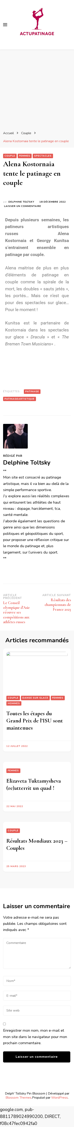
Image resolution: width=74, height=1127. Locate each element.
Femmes (24, 155)
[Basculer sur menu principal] (5, 24)
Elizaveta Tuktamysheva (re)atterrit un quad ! (33, 784)
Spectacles (43, 155)
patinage (32, 391)
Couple (10, 155)
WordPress (59, 1097)
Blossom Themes (18, 1097)
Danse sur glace (35, 697)
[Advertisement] (37, 89)
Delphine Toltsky (21, 201)
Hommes (14, 703)
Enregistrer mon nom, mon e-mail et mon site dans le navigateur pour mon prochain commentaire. (35, 1037)
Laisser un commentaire (22, 206)
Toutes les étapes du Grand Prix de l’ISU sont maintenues (34, 720)
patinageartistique (20, 398)
